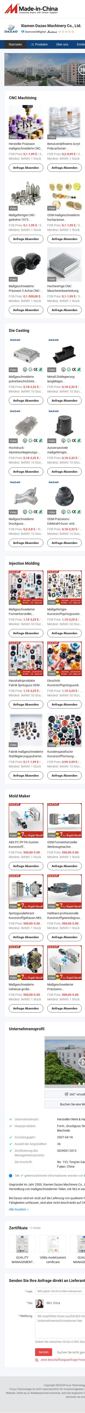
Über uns (62, 44)
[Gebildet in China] (31, 8)
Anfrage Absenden (26, 167)
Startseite (15, 44)
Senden (44, 1352)
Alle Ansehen (17, 1209)
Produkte (41, 44)
